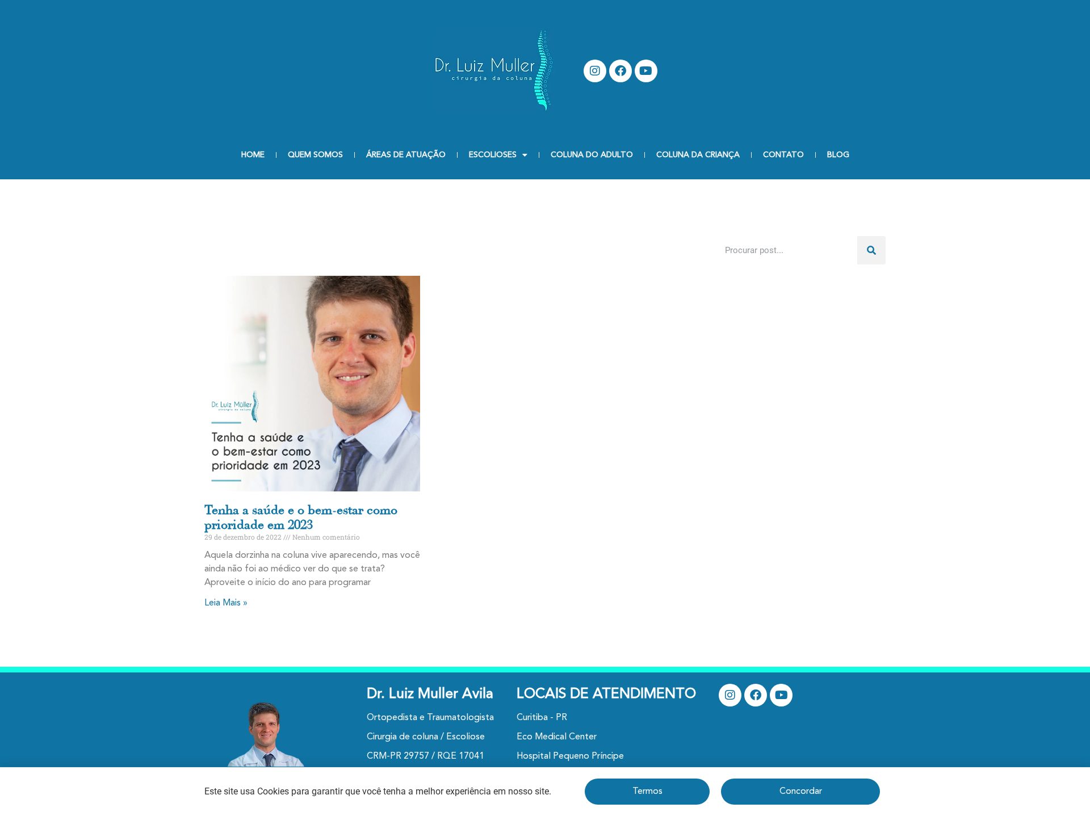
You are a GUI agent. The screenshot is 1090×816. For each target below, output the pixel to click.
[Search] (871, 250)
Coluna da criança (698, 155)
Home (253, 155)
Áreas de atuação (406, 155)
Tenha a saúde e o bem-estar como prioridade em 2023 (300, 517)
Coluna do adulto (592, 155)
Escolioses (493, 155)
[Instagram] (595, 71)
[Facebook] (620, 71)
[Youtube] (646, 71)
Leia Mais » (226, 603)
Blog (838, 155)
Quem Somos (315, 155)
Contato (783, 155)
